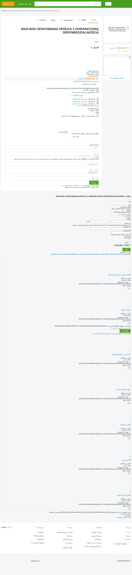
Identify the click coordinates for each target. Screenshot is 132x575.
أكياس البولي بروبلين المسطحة (119, 275)
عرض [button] (85, 92)
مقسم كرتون (126, 310)
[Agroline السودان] (122, 4)
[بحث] (99, 4)
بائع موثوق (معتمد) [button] (93, 71)
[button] (89, 84)
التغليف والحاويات (125, 514)
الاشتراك (125, 331)
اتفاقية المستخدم (66, 185)
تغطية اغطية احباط (124, 389)
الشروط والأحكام (96, 532)
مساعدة (128, 536)
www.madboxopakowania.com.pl (88, 105)
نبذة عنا (128, 532)
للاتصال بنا (127, 539)
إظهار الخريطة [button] (63, 132)
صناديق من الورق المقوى (121, 354)
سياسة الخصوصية (77, 185)
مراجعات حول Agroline (94, 543)
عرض (126, 242)
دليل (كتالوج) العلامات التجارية (93, 546)
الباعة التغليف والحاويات (123, 517)
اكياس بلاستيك (125, 425)
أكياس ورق (127, 460)
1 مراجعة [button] (113, 48)
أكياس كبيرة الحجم (124, 495)
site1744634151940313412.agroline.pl (86, 81)
